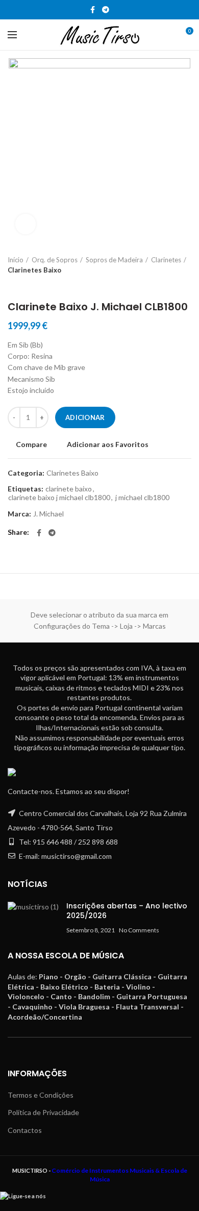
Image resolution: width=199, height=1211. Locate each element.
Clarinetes (166, 260)
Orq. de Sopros (55, 260)
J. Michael (48, 514)
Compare (31, 444)
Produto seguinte (33, 285)
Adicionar (85, 417)
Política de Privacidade (43, 1112)
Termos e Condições (40, 1095)
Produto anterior (13, 285)
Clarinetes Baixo (34, 270)
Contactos (25, 1130)
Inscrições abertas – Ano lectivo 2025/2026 (126, 911)
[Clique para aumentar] (25, 224)
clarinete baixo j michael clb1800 (59, 497)
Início (15, 260)
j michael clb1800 (142, 497)
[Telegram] (105, 9)
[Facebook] (92, 9)
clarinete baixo (68, 489)
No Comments (139, 930)
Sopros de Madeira (114, 260)
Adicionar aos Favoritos (107, 444)
